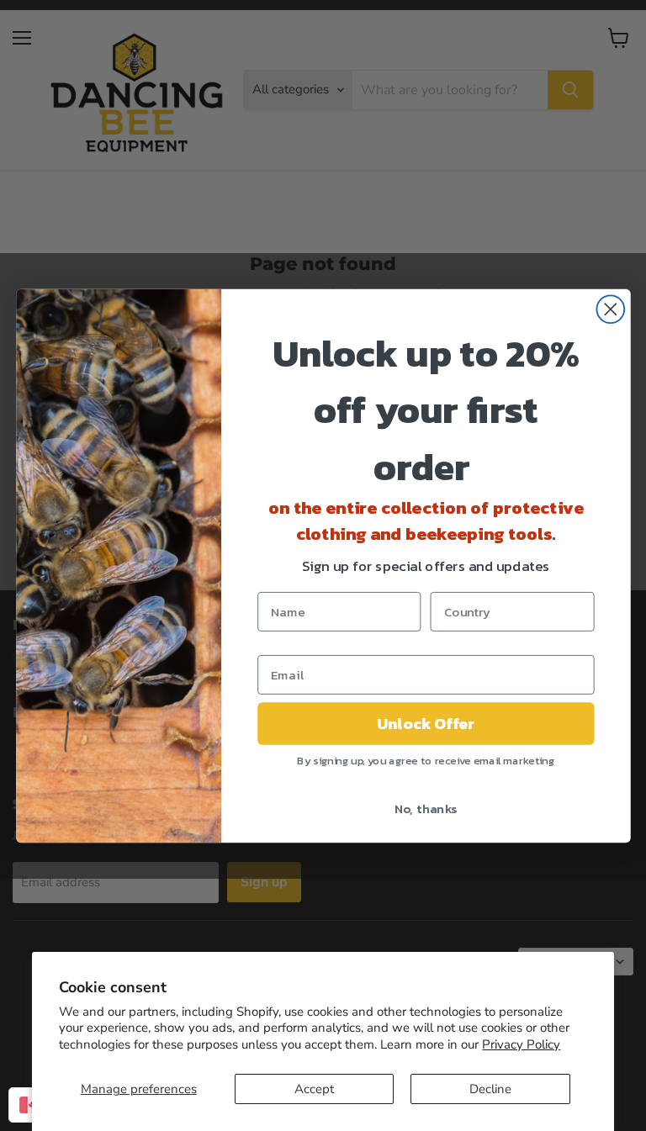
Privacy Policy (521, 1044)
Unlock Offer (425, 723)
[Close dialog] (610, 309)
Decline (490, 1089)
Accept (314, 1089)
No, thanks (425, 807)
